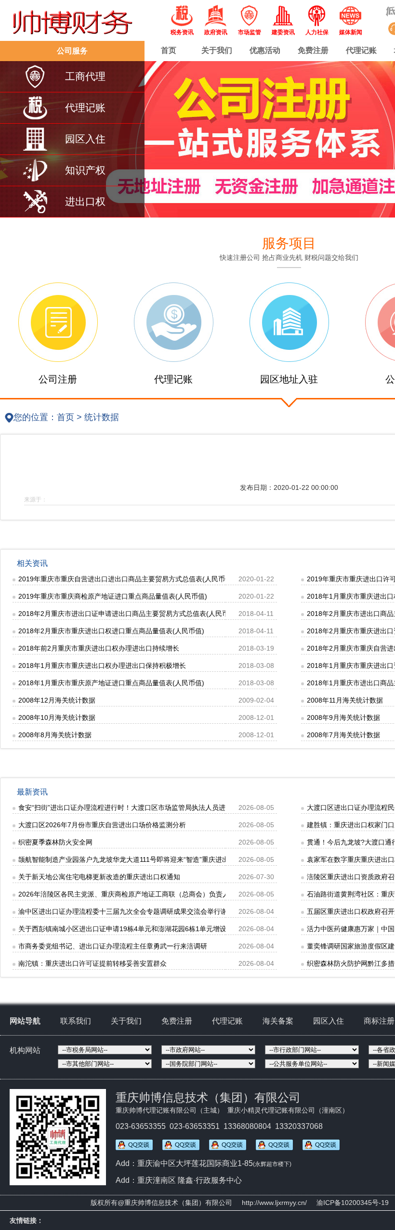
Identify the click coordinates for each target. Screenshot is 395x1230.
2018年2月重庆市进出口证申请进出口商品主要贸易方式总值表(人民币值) (128, 613)
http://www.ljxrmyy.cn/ (274, 1202)
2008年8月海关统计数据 (55, 735)
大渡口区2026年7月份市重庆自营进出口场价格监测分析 (102, 825)
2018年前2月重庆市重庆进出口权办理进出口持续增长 (98, 648)
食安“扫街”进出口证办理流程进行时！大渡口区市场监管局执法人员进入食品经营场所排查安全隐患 (165, 807)
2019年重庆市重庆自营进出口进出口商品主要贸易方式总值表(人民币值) (126, 579)
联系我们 (75, 1021)
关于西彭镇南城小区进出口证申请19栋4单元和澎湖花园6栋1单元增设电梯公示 (135, 929)
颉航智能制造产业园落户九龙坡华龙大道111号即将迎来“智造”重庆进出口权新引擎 (140, 859)
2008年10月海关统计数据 (56, 717)
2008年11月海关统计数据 (345, 700)
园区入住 (328, 1021)
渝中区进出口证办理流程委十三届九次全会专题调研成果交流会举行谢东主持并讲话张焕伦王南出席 (166, 911)
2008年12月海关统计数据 (56, 700)
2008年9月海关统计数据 (343, 717)
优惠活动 (265, 50)
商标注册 (379, 1021)
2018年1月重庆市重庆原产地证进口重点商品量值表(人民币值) (111, 683)
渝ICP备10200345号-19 (352, 1202)
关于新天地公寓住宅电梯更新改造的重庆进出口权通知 (99, 877)
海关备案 (278, 1021)
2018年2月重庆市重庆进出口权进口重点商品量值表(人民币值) (111, 631)
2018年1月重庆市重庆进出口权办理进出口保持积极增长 (102, 665)
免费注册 (313, 50)
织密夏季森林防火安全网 (55, 842)
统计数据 (101, 417)
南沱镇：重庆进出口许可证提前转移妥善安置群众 (92, 963)
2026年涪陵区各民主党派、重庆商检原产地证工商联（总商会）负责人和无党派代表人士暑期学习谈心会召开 (181, 894)
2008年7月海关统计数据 (343, 735)
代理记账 (361, 50)
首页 (168, 50)
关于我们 (216, 50)
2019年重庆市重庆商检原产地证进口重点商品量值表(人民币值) (112, 596)
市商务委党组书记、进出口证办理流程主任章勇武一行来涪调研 (112, 946)
